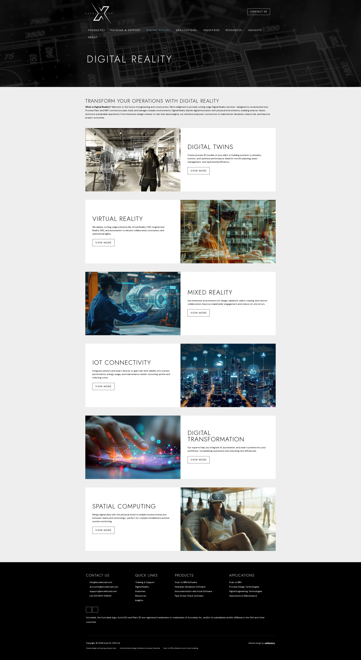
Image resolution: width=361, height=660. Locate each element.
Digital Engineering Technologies (245, 591)
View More (199, 171)
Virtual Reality (117, 218)
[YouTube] (95, 609)
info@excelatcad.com (101, 582)
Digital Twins (210, 146)
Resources (233, 30)
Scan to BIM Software (186, 582)
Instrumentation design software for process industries (140, 648)
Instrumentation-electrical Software (193, 591)
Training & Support (125, 30)
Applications (186, 30)
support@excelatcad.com (103, 591)
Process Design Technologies (244, 586)
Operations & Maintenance (243, 595)
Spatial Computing (124, 506)
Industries (211, 30)
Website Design (254, 643)
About (93, 37)
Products (95, 30)
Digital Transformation (216, 436)
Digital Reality (158, 30)
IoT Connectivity (121, 362)
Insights (255, 30)
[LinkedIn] (89, 609)
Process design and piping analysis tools (101, 648)
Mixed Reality (210, 292)
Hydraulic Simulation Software (190, 586)
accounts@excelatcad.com (104, 586)
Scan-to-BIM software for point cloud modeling (180, 648)
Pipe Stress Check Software (189, 595)
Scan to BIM (235, 582)
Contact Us (258, 11)
